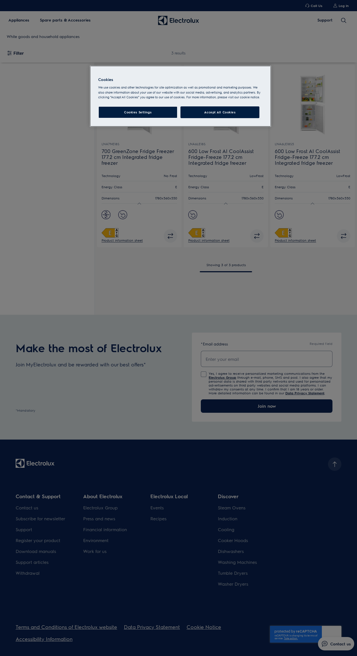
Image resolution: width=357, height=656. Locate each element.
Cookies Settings (137, 112)
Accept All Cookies (219, 112)
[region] (180, 96)
